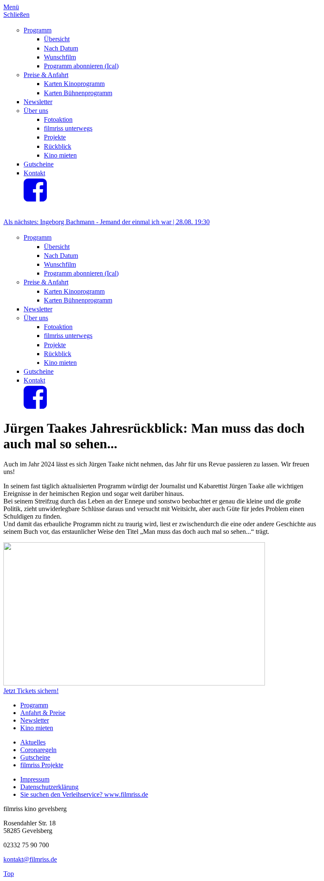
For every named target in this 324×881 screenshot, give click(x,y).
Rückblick (57, 146)
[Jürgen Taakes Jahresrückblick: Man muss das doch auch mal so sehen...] (134, 683)
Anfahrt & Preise (42, 712)
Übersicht (57, 39)
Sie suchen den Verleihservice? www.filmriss (80, 794)
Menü (11, 7)
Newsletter (38, 101)
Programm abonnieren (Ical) (81, 66)
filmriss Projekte (41, 765)
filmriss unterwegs (68, 128)
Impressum (34, 779)
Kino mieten (60, 155)
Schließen (16, 14)
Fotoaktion (58, 119)
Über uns (36, 110)
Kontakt (34, 173)
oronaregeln (41, 749)
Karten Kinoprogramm (74, 83)
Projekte (55, 137)
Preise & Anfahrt (46, 74)
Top (8, 873)
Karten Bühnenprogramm (78, 92)
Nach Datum (61, 48)
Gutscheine (39, 164)
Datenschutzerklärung (49, 786)
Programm (37, 30)
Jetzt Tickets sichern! (31, 690)
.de (144, 794)
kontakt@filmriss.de (30, 859)
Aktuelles (33, 742)
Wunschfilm (60, 57)
